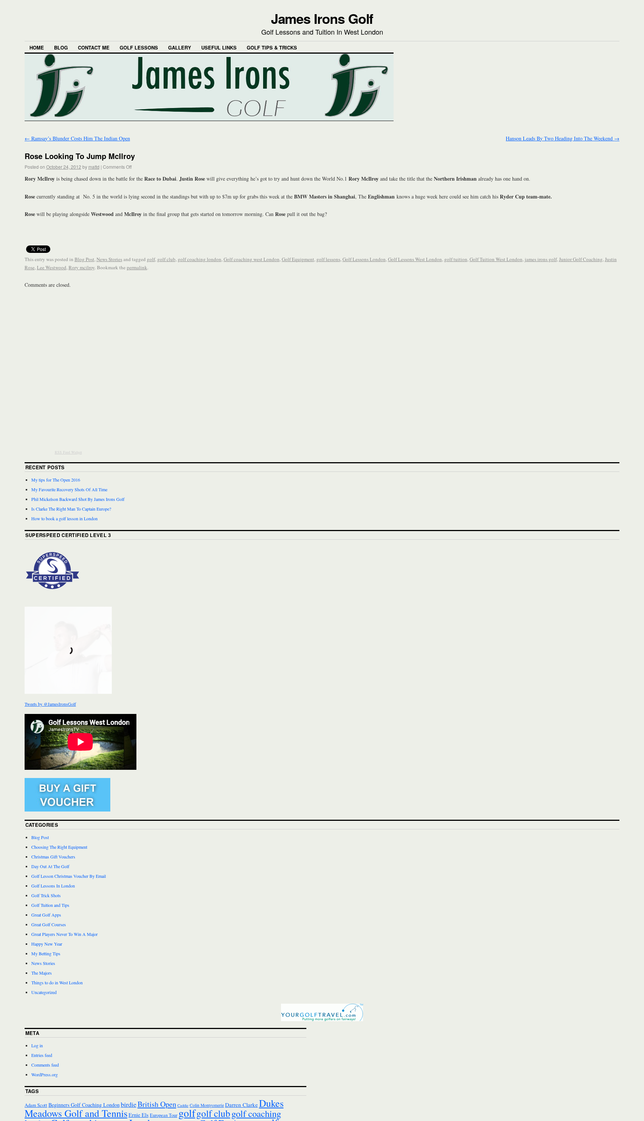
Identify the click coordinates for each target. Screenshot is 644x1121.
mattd (94, 166)
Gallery (179, 47)
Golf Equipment (298, 259)
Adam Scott (36, 1105)
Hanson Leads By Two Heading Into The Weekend (562, 138)
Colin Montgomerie (207, 1105)
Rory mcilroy (82, 267)
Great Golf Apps (46, 915)
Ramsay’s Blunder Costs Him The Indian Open (77, 138)
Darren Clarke (241, 1104)
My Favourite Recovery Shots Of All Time (69, 489)
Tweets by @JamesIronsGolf (50, 704)
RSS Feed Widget (68, 452)
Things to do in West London (57, 982)
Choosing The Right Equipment (59, 847)
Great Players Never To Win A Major (64, 934)
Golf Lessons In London (53, 886)
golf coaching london (199, 259)
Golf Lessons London (364, 259)
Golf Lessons (139, 47)
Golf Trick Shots (46, 895)
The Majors (41, 973)
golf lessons (328, 259)
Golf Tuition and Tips (50, 905)
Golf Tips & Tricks (272, 47)
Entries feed (41, 1055)
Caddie (183, 1105)
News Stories (109, 259)
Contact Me (94, 47)
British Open (157, 1104)
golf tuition (455, 259)
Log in (37, 1045)
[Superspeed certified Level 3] (52, 597)
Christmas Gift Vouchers (53, 857)
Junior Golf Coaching (581, 259)
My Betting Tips (45, 953)
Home (36, 47)
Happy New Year (46, 944)
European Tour (163, 1115)
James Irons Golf (322, 18)
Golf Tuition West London (496, 259)
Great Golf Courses (48, 924)
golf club (166, 259)
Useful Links (219, 47)
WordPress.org (44, 1074)
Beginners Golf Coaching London (84, 1104)
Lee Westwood (51, 267)
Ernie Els (139, 1114)
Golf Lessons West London (415, 259)
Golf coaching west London (252, 259)
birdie (128, 1104)
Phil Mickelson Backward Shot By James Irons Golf (77, 499)
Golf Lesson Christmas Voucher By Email (68, 876)
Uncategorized (44, 992)
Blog (61, 47)
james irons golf (541, 259)
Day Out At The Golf (50, 866)
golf (151, 259)
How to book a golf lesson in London (64, 518)
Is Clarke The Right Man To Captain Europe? (71, 509)
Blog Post (84, 259)
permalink (137, 267)
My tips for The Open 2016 (55, 480)
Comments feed (45, 1065)
